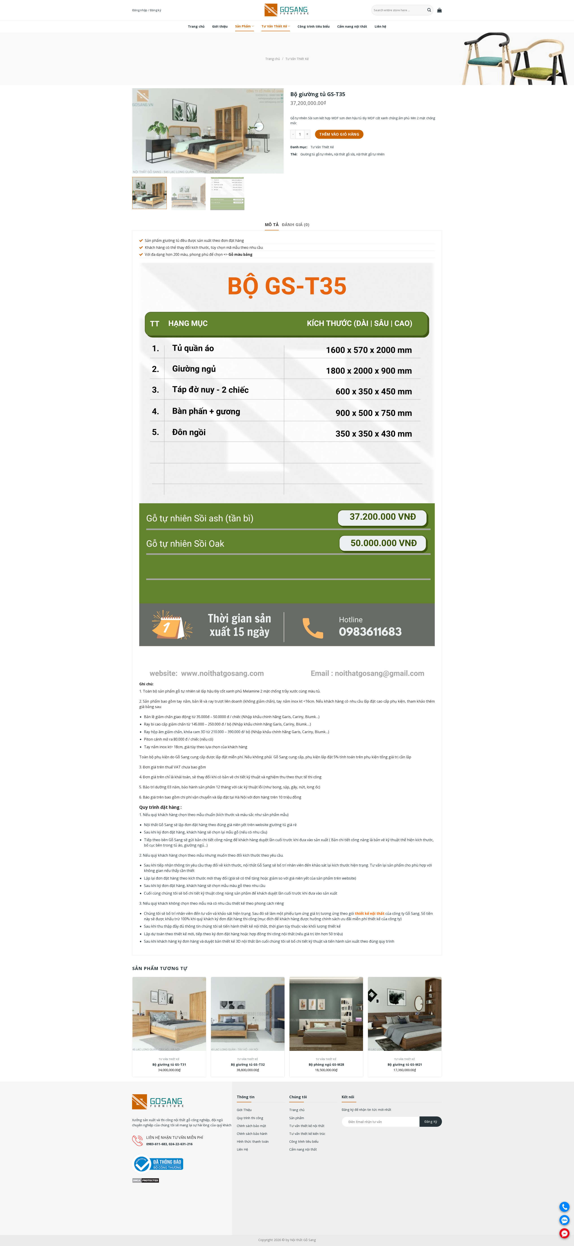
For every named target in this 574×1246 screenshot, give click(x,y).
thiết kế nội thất (370, 913)
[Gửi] (429, 10)
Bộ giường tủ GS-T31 (169, 1065)
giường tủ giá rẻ (283, 824)
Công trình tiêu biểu (314, 26)
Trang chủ (196, 26)
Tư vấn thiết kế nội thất (306, 1126)
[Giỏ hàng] (439, 10)
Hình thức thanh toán (253, 1141)
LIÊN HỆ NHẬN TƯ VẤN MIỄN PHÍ (174, 1137)
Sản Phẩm (243, 26)
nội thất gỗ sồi (344, 154)
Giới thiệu (220, 26)
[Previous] (141, 130)
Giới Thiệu (244, 1110)
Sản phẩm (296, 1118)
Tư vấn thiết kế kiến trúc (307, 1133)
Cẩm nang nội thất (352, 26)
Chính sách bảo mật (251, 1126)
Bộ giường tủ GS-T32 (248, 1065)
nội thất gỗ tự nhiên (370, 154)
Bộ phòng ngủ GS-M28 (326, 1065)
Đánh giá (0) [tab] (295, 224)
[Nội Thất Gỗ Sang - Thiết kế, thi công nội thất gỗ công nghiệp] (287, 10)
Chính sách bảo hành (252, 1133)
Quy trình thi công (250, 1118)
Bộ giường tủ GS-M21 (405, 1065)
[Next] (275, 130)
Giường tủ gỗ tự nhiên (316, 154)
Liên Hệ (242, 1149)
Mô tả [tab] (272, 224)
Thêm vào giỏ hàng (339, 134)
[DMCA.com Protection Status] (145, 1180)
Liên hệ (380, 26)
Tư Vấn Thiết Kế (274, 26)
